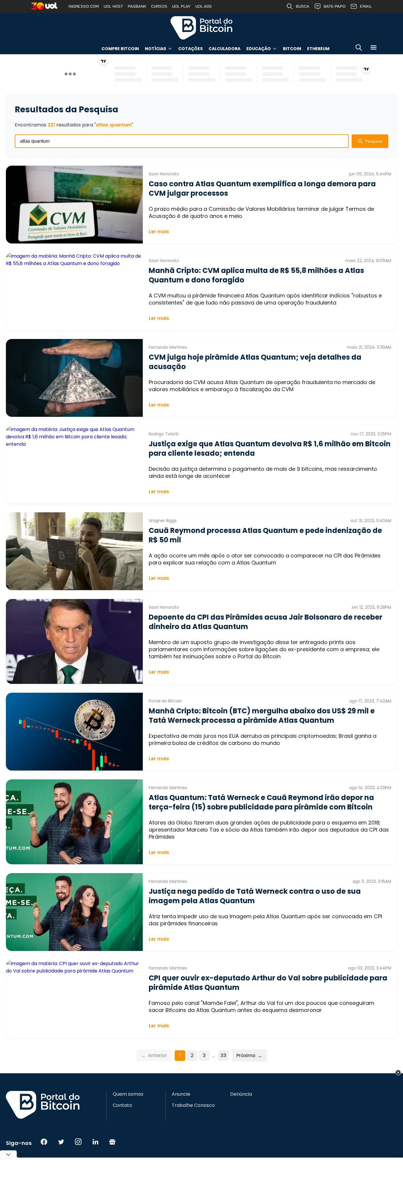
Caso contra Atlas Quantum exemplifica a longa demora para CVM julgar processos (262, 188)
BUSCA (302, 6)
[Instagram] (78, 1141)
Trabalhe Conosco (193, 1105)
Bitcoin (292, 49)
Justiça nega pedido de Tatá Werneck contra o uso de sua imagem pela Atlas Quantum (255, 896)
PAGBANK (137, 6)
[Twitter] (61, 1141)
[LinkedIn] (95, 1141)
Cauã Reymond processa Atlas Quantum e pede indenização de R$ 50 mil (265, 535)
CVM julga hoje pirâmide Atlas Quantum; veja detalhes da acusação (255, 361)
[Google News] (112, 1141)
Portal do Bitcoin (201, 27)
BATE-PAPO (334, 6)
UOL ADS (203, 6)
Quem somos (128, 1094)
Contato (122, 1105)
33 (223, 1055)
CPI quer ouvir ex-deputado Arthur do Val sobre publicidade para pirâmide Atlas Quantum (268, 982)
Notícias (155, 49)
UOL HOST (113, 6)
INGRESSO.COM (83, 6)
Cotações (190, 49)
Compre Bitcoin (120, 49)
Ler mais (159, 231)
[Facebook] (43, 1141)
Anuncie (181, 1094)
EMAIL (366, 6)
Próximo (249, 1055)
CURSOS (159, 6)
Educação (258, 49)
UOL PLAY (181, 6)
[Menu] (373, 48)
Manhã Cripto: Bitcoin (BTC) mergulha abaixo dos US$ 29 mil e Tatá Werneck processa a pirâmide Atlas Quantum (262, 715)
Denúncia (241, 1094)
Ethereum (318, 49)
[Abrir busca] (359, 48)
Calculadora (224, 49)
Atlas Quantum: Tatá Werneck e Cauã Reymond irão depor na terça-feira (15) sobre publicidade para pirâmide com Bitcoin (261, 802)
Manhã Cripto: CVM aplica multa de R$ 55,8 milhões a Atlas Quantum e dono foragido (256, 275)
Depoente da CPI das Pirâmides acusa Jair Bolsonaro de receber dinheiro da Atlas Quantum (265, 621)
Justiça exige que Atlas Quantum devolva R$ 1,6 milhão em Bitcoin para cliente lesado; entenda (270, 448)
